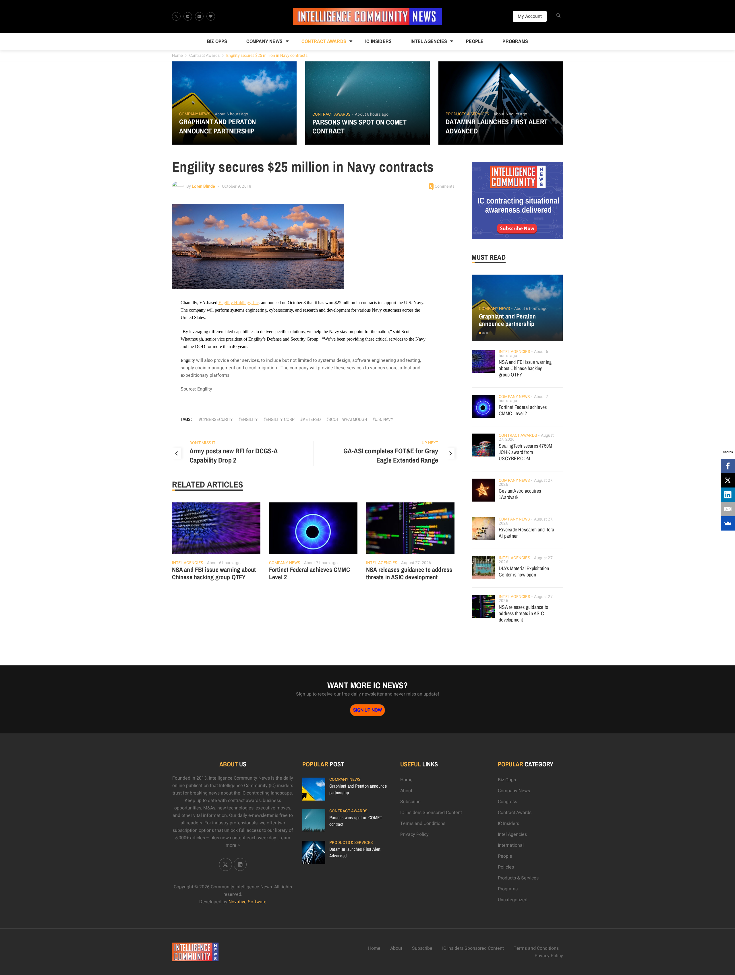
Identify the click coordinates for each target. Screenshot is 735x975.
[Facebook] (728, 466)
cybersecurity (217, 419)
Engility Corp (280, 419)
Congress (507, 801)
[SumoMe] (728, 523)
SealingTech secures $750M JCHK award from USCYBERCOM (525, 452)
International (511, 845)
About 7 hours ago (321, 563)
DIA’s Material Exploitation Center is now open (524, 571)
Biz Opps (217, 41)
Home (177, 56)
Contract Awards (323, 41)
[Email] (728, 509)
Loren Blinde (203, 186)
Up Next (430, 443)
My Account (530, 16)
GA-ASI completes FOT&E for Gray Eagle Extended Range (390, 455)
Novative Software (247, 901)
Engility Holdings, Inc (238, 302)
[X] (728, 480)
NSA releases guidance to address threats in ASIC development (409, 573)
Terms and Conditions (422, 823)
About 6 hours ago (231, 114)
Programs (515, 41)
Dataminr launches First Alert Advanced (497, 126)
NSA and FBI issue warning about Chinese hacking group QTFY (214, 573)
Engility (249, 419)
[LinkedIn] (728, 494)
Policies (506, 867)
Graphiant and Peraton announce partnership (217, 126)
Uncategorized (512, 899)
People (474, 41)
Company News (264, 41)
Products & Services (467, 114)
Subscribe (410, 801)
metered (311, 419)
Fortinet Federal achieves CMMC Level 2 (309, 573)
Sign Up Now (367, 710)
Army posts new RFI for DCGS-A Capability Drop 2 (233, 455)
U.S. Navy (384, 419)
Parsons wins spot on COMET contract (359, 126)
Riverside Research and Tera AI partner (526, 532)
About (406, 790)
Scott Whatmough (347, 419)
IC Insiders (378, 41)
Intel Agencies (429, 41)
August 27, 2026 (416, 563)
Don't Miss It (202, 443)
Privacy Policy (414, 834)
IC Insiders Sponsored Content (431, 812)
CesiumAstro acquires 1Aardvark (520, 494)
